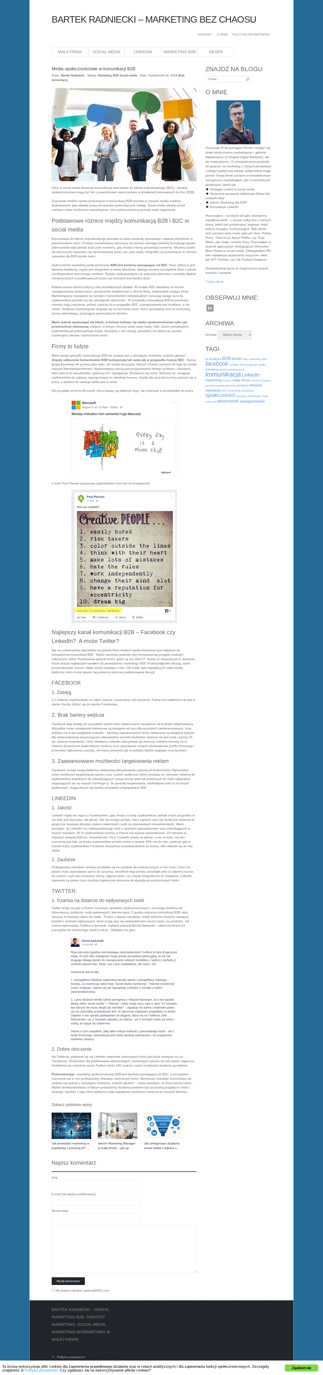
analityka (215, 359)
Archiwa (210, 334)
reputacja (213, 390)
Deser (216, 52)
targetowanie (254, 396)
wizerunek (228, 400)
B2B (226, 358)
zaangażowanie (252, 401)
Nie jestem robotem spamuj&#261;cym (81, 1290)
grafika (262, 364)
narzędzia (265, 380)
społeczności (220, 395)
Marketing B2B (179, 52)
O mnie (222, 34)
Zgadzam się (301, 1368)
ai (206, 359)
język (242, 369)
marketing (213, 380)
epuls (264, 359)
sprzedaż (241, 396)
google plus (252, 364)
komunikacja (223, 374)
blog (245, 359)
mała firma (241, 380)
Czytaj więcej (214, 281)
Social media (106, 52)
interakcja (212, 369)
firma (242, 364)
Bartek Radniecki (72, 75)
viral (214, 401)
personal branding (215, 385)
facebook (216, 363)
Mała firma (70, 52)
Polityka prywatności (251, 34)
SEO (224, 390)
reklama (255, 385)
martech (227, 380)
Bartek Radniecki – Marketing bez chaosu (154, 19)
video (208, 401)
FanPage (234, 364)
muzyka (254, 380)
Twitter (265, 396)
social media (234, 390)
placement (230, 385)
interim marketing (229, 369)
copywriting (255, 359)
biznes (237, 359)
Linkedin (210, 308)
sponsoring (247, 390)
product (242, 385)
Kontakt (205, 34)
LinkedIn (143, 52)
